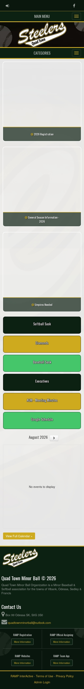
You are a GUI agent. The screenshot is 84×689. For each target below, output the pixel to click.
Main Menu (42, 16)
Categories (42, 53)
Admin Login (42, 682)
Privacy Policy (65, 676)
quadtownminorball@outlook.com (29, 623)
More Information (22, 641)
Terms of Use (44, 676)
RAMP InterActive (22, 676)
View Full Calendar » (19, 536)
